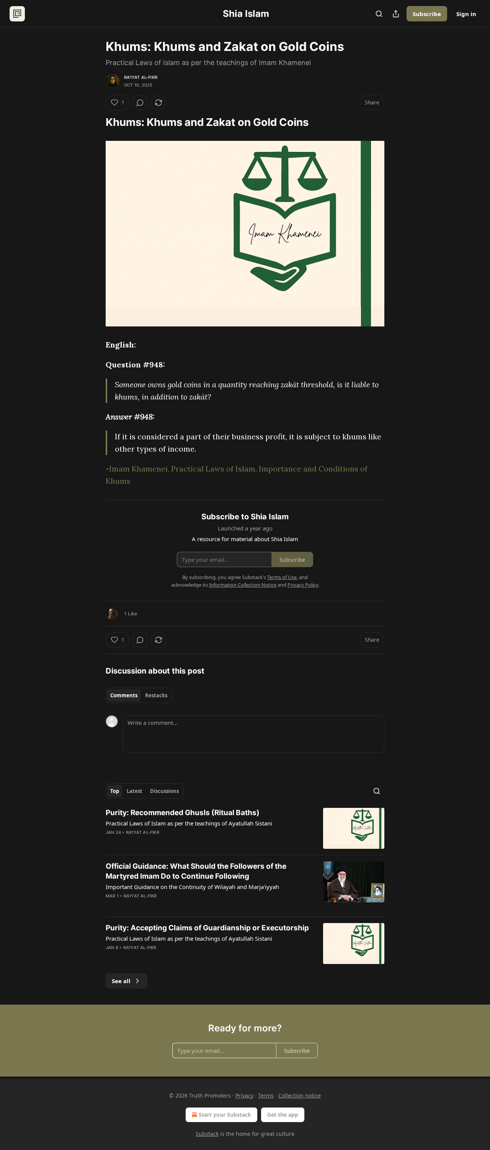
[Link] (95, 122)
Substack (207, 1133)
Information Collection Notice (242, 584)
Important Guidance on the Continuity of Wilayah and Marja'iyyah (192, 887)
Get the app (282, 1114)
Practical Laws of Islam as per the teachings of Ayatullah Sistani (189, 823)
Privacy (244, 1095)
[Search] (379, 13)
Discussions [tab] (164, 791)
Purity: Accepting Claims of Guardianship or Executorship (207, 927)
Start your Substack (225, 1114)
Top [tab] (114, 791)
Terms (266, 1095)
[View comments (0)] (140, 102)
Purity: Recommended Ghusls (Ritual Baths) (183, 812)
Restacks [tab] (156, 695)
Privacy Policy (302, 584)
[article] (245, 828)
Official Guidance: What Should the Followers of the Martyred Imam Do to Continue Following (196, 871)
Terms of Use (282, 577)
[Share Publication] (395, 13)
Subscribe (427, 14)
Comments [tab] (123, 695)
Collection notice (299, 1095)
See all (121, 981)
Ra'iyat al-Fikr (140, 77)
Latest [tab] (134, 791)
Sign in (466, 14)
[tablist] (139, 695)
